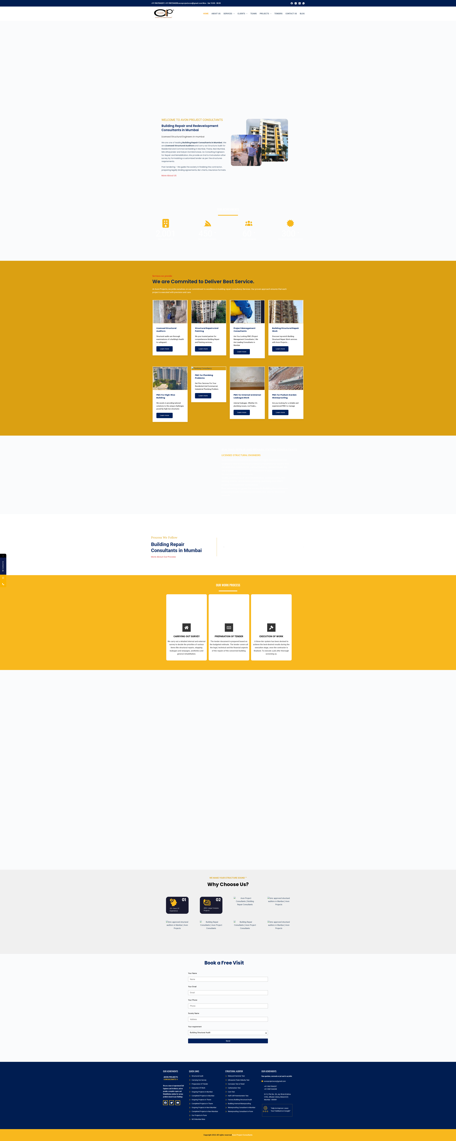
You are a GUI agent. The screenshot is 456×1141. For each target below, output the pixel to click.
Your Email (192, 987)
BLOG (302, 13)
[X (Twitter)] (300, 3)
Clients (241, 13)
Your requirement (195, 1027)
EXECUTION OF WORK (271, 636)
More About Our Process (163, 556)
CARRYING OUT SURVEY (186, 636)
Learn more (164, 349)
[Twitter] (171, 1102)
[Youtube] (177, 1102)
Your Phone (192, 1000)
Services (227, 13)
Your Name (192, 973)
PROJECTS (264, 13)
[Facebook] (292, 3)
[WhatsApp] (303, 3)
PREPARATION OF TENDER (229, 636)
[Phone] (3, 584)
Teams (253, 13)
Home (206, 13)
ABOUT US (216, 13)
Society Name (193, 1013)
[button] (224, 547)
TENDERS (278, 13)
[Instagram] (296, 3)
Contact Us (291, 13)
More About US (169, 175)
